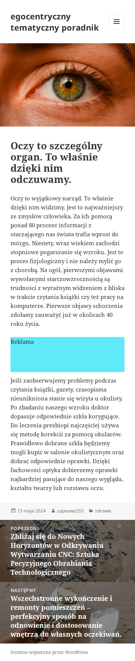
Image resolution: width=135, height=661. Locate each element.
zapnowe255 (70, 511)
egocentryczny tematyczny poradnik (54, 21)
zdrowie (103, 511)
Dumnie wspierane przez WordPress (49, 652)
